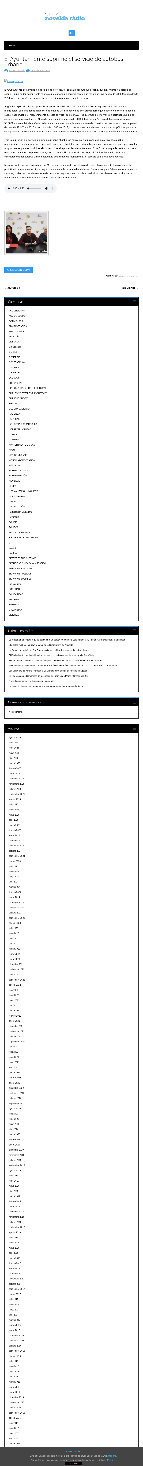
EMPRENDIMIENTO (18, 398)
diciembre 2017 (16, 1273)
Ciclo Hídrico (15, 347)
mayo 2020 (14, 1124)
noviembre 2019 (16, 1155)
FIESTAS (13, 403)
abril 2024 (13, 882)
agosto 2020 (15, 1108)
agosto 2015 (15, 1418)
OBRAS (12, 501)
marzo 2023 (14, 949)
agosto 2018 (15, 1232)
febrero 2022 (15, 1016)
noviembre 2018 (16, 1217)
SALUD (12, 548)
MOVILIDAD (14, 481)
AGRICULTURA (16, 331)
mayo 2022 (14, 1000)
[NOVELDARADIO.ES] (71, 23)
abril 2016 (13, 1376)
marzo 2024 (14, 887)
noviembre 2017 (16, 1279)
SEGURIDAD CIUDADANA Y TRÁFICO (27, 563)
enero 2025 (14, 835)
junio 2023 (14, 933)
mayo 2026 (14, 753)
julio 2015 (13, 1423)
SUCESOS (14, 599)
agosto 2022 (15, 985)
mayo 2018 (14, 1248)
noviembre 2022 (16, 969)
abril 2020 (13, 1129)
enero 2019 (14, 1206)
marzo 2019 (14, 1196)
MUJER (12, 486)
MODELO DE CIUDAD (19, 470)
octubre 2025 (15, 789)
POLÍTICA (13, 527)
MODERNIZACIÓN (18, 475)
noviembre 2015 (16, 1402)
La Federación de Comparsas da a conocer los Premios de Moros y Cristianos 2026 (48, 676)
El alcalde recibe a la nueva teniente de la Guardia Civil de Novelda (41, 645)
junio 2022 (14, 995)
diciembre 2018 (16, 1211)
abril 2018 (13, 1253)
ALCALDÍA (14, 336)
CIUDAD (26, 269)
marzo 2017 (14, 1320)
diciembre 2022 (16, 964)
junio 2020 (14, 1119)
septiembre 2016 (17, 1351)
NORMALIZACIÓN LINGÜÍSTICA (24, 491)
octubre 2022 (15, 974)
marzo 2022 (14, 1010)
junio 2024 (14, 871)
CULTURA (14, 367)
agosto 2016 (15, 1356)
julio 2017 (13, 1299)
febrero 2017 (15, 1325)
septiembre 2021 (17, 1041)
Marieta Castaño (17, 70)
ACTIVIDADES (16, 321)
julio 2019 (13, 1175)
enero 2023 (14, 959)
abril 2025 (13, 820)
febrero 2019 (15, 1201)
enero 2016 (14, 1392)
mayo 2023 (14, 938)
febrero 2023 (15, 954)
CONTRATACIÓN (17, 362)
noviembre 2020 (16, 1093)
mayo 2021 (14, 1062)
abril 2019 (13, 1191)
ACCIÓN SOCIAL (17, 316)
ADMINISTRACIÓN (18, 326)
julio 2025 (13, 804)
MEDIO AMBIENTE (18, 455)
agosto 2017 (15, 1294)
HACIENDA (14, 414)
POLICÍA (13, 522)
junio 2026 (14, 748)
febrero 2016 (15, 1387)
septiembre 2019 (17, 1165)
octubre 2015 (15, 1407)
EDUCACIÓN (15, 383)
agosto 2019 (15, 1170)
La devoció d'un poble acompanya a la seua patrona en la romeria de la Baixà (46, 686)
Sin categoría (15, 584)
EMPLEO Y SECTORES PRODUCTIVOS (28, 393)
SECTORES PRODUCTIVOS (22, 558)
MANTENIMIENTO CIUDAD (22, 445)
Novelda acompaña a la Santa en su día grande (31, 681)
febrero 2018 (15, 1263)
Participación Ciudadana (20, 512)
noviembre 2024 (16, 845)
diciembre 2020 (16, 1088)
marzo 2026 (14, 763)
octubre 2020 (15, 1098)
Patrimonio (14, 517)
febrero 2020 (15, 1139)
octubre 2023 (15, 913)
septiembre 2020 (17, 1103)
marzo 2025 (14, 825)
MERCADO (14, 465)
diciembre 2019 (16, 1150)
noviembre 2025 (16, 784)
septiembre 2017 (17, 1289)
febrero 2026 (15, 768)
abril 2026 (13, 758)
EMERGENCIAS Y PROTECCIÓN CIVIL (28, 388)
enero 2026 (14, 773)
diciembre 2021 (16, 1026)
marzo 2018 (14, 1258)
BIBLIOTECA (15, 342)
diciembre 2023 (16, 902)
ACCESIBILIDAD (17, 311)
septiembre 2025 (17, 794)
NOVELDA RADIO (17, 496)
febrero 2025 (15, 830)
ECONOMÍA (14, 378)
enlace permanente (128, 276)
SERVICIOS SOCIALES (20, 579)
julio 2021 (13, 1052)
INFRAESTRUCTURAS (20, 429)
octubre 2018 (15, 1222)
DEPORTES (14, 372)
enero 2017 (14, 1330)
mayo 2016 (14, 1371)
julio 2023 (13, 928)
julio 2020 (13, 1114)
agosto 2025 (15, 799)
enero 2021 (14, 1083)
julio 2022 (13, 990)
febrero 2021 (15, 1078)
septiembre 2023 (17, 918)
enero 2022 (14, 1021)
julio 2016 (13, 1361)
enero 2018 (14, 1268)
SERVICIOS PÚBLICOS (20, 574)
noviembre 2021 (16, 1031)
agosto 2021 (15, 1047)
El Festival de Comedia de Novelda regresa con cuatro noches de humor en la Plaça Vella (51, 655)
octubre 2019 (15, 1160)
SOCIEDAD (14, 589)
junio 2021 (14, 1057)
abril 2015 (13, 1438)
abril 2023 (13, 943)
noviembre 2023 (16, 907)
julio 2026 (13, 742)
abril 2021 (13, 1067)
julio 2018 (13, 1237)
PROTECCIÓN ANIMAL (20, 532)
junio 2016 (14, 1366)
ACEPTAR (73, 1464)
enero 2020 (14, 1145)
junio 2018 (14, 1242)
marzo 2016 (14, 1382)
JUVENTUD (14, 439)
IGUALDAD (14, 419)
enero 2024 (14, 897)
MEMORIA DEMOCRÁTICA (22, 460)
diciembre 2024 (16, 840)
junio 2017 (14, 1304)
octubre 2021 (15, 1036)
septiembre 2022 (17, 980)
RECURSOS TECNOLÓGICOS (23, 537)
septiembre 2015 (17, 1413)
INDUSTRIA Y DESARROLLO (23, 424)
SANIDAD (13, 553)
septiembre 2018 (17, 1227)
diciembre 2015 (16, 1397)
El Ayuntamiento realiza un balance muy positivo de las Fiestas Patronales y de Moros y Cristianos (55, 660)
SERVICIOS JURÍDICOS (20, 568)
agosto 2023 (15, 923)
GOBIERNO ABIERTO (19, 409)
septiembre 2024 (17, 856)
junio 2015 (14, 1428)
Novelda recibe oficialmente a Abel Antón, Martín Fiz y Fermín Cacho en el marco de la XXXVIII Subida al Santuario (63, 665)
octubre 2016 (15, 1346)
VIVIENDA (14, 615)
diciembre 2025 (16, 778)
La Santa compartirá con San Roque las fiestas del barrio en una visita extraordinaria (49, 650)
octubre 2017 (15, 1284)
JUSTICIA (13, 434)
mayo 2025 (14, 815)
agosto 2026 (15, 737)
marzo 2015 (14, 1443)
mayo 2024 (14, 876)
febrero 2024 (15, 892)
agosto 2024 (15, 861)
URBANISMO (15, 610)
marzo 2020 (14, 1134)
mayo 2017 (14, 1310)
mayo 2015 (14, 1433)
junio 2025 (14, 809)
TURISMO (13, 604)
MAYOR (12, 450)
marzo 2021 (14, 1072)
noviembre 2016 (16, 1340)
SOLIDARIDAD (16, 594)
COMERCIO (14, 357)
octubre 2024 (15, 851)
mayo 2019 (14, 1186)
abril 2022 (13, 1005)
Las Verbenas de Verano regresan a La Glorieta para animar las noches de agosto (48, 671)
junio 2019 (14, 1181)
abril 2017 (13, 1315)
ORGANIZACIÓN (17, 507)
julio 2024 (13, 866)
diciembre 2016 (16, 1335)
